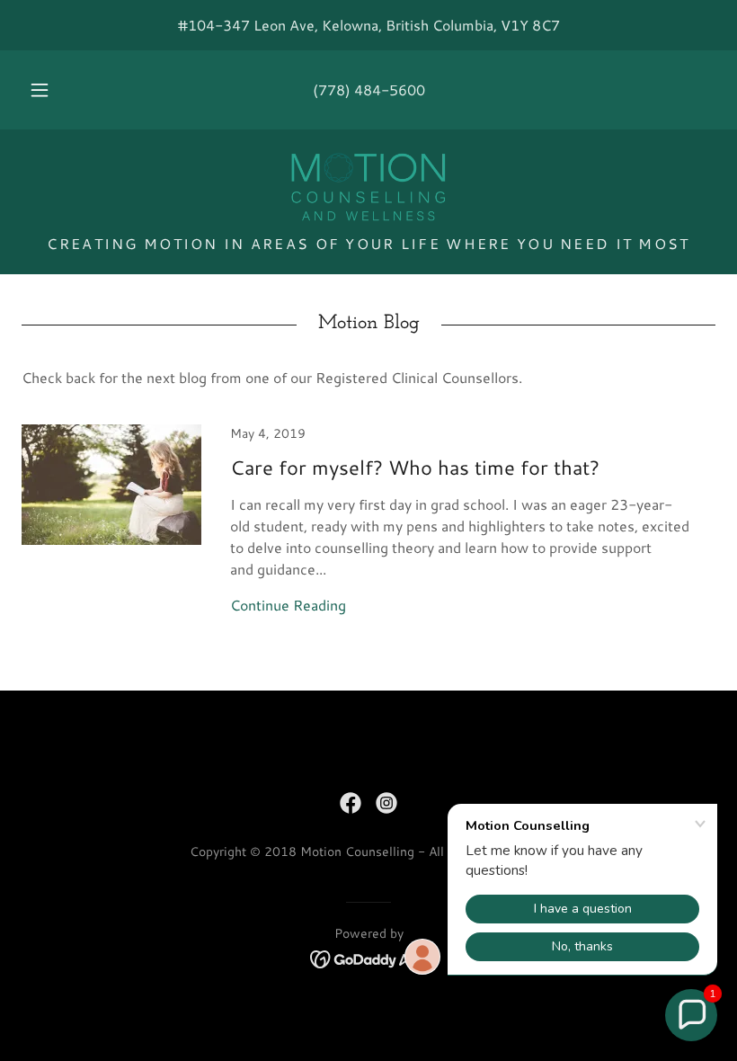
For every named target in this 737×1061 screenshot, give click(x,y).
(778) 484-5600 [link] (369, 89)
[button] (52, 90)
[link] (368, 187)
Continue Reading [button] (288, 604)
